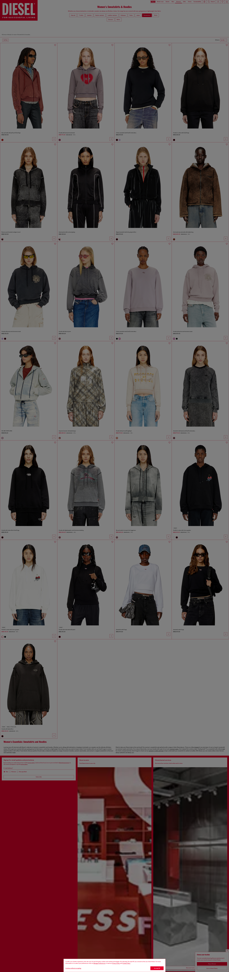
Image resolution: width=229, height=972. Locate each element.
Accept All (157, 968)
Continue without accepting (73, 968)
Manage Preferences (99, 963)
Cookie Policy (126, 963)
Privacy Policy (116, 963)
